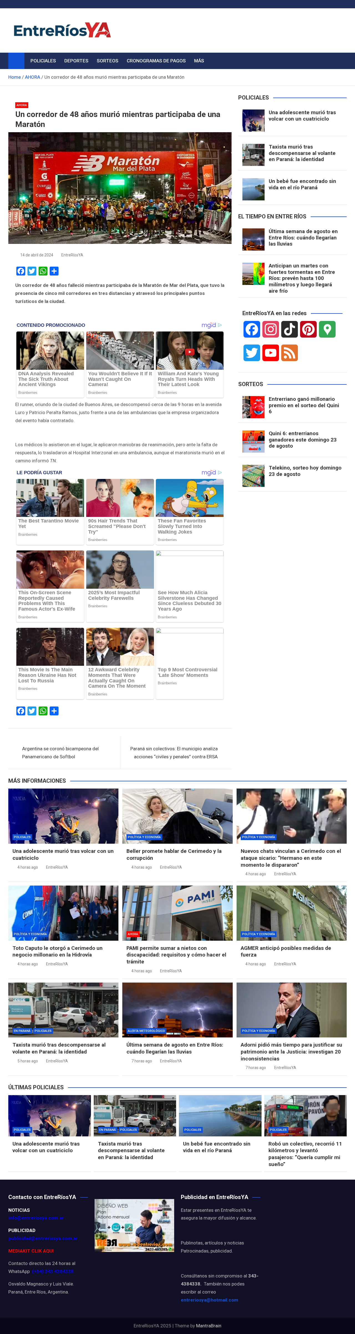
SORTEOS (107, 60)
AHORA (22, 105)
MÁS (199, 60)
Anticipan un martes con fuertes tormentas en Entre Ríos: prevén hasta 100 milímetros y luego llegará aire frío (302, 278)
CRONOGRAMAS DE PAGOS (156, 60)
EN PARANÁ (22, 1031)
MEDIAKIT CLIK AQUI (31, 1251)
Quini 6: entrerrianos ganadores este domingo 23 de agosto (303, 439)
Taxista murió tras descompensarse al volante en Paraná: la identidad (302, 153)
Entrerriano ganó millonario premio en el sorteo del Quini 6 (304, 405)
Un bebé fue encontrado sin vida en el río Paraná (302, 184)
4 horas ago (27, 867)
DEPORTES (76, 60)
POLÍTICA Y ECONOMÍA (144, 837)
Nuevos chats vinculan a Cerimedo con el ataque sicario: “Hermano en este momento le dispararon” (291, 858)
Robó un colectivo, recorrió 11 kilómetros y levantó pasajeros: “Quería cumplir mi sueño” (305, 1154)
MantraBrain (208, 1325)
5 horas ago (27, 1061)
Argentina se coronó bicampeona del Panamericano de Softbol (60, 752)
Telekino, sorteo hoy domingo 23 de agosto (305, 471)
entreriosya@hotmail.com (209, 1300)
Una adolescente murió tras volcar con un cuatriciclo (302, 115)
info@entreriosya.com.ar (36, 1218)
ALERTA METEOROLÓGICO (146, 1031)
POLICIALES (43, 60)
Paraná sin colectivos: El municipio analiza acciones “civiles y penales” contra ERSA (174, 752)
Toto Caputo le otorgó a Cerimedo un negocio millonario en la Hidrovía (57, 951)
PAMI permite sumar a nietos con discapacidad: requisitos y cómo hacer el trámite (176, 955)
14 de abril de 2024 (36, 255)
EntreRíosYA (72, 255)
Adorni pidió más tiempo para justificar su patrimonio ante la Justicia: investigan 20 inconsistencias (291, 1052)
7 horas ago (141, 1061)
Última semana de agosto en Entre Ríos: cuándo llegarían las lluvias (303, 237)
